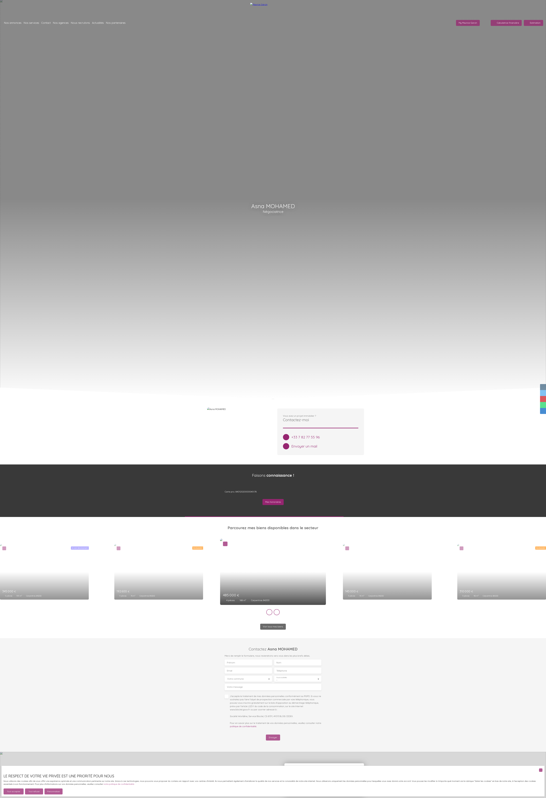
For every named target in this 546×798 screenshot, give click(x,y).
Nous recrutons (80, 22)
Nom (278, 662)
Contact (46, 22)
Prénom (231, 662)
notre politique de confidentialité (119, 784)
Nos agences (61, 22)
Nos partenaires (116, 22)
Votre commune (235, 678)
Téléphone (281, 670)
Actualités (98, 22)
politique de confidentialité (243, 726)
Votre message (235, 687)
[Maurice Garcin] (273, 8)
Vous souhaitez (281, 677)
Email (229, 670)
